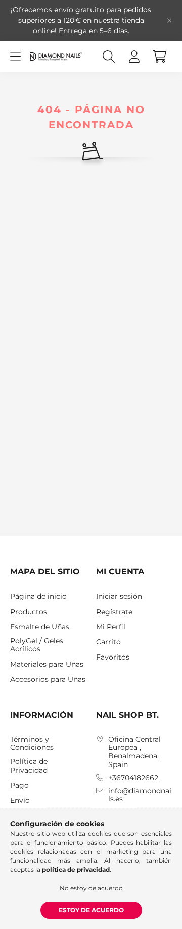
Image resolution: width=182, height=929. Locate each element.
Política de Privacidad (29, 766)
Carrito (108, 642)
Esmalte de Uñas (39, 627)
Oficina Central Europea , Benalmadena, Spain (134, 752)
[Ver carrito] (159, 56)
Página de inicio (38, 596)
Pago (19, 785)
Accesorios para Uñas (47, 679)
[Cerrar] (169, 20)
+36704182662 (133, 778)
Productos (28, 612)
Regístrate (114, 612)
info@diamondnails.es (139, 795)
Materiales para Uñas (46, 664)
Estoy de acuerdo (91, 910)
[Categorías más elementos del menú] (15, 56)
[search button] (109, 56)
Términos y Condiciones (32, 743)
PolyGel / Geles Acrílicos (36, 645)
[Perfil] (134, 56)
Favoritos (112, 657)
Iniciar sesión (119, 596)
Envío (20, 800)
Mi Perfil (110, 627)
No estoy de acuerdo (91, 888)
